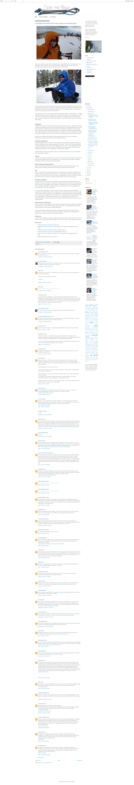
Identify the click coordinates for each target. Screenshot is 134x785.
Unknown (40, 325)
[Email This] (53, 242)
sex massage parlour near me (48, 563)
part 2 (56, 236)
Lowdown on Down (47, 226)
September (90, 150)
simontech (40, 703)
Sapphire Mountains (88, 346)
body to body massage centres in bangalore (56, 643)
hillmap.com (91, 26)
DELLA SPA (40, 651)
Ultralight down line (45, 133)
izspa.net (40, 580)
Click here (67, 523)
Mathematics (87, 332)
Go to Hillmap (53, 16)
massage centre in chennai (51, 652)
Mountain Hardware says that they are (43, 181)
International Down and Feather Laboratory (47, 229)
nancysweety (41, 621)
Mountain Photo (90, 61)
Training (88, 67)
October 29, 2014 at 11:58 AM (44, 312)
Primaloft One (93, 344)
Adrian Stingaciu (42, 481)
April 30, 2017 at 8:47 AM (43, 493)
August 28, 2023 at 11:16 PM (44, 595)
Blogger (73, 781)
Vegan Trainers (54, 531)
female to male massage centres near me (65, 613)
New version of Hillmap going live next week (93, 142)
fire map (90, 319)
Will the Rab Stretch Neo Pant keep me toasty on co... (92, 132)
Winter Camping (95, 358)
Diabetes (88, 72)
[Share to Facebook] (57, 242)
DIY (87, 66)
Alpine (86, 304)
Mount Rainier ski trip (94, 332)
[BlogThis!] (55, 242)
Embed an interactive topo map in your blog (94, 237)
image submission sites (43, 709)
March (89, 161)
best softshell (87, 309)
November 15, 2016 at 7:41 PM (45, 428)
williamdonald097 (42, 692)
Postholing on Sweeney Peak (91, 135)
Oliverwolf (40, 732)
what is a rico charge (42, 725)
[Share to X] (56, 242)
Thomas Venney (42, 518)
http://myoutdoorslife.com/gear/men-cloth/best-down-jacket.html (64, 426)
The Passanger (92, 353)
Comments (89, 183)
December (90, 109)
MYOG (91, 338)
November (90, 111)
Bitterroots (87, 312)
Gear (40, 244)
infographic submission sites (44, 711)
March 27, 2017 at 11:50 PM (44, 476)
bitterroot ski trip (94, 309)
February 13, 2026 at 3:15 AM (44, 699)
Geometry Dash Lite (59, 683)
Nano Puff (96, 338)
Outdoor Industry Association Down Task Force (48, 224)
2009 (88, 173)
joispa (39, 630)
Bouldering (92, 312)
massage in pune (70, 623)
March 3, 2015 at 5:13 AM (44, 329)
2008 (88, 175)
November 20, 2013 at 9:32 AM (45, 256)
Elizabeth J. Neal (42, 529)
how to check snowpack (93, 328)
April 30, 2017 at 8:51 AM (43, 505)
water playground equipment (44, 404)
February (90, 163)
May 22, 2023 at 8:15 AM (43, 557)
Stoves (88, 352)
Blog (36, 16)
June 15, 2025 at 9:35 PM (44, 688)
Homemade (87, 326)
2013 (88, 107)
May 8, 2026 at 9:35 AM (43, 741)
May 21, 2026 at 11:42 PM (44, 754)
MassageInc (41, 640)
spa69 (39, 562)
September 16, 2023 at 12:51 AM (45, 617)
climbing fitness (91, 315)
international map (92, 330)
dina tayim (40, 348)
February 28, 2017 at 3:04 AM (44, 436)
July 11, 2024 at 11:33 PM (44, 656)
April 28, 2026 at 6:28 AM (43, 727)
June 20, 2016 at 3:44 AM (44, 394)
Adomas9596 (41, 537)
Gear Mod (96, 322)
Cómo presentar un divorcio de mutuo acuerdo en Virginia (51, 543)
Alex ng (40, 358)
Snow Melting (93, 349)
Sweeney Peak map (94, 352)
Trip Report (89, 57)
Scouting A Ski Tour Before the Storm (92, 120)
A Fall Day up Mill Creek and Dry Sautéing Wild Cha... (93, 127)
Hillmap (88, 62)
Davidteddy (41, 745)
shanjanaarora (41, 571)
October (90, 113)
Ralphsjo (40, 660)
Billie (39, 682)
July (89, 154)
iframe (86, 330)
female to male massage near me (63, 582)
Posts (88, 181)
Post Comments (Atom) (46, 762)
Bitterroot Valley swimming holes (91, 311)
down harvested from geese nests (62, 157)
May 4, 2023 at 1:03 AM (43, 545)
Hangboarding (87, 325)
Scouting (93, 346)
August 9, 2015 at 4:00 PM (44, 344)
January (90, 165)
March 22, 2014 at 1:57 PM (44, 304)
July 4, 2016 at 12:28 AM (43, 406)
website (69, 144)
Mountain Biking (88, 333)
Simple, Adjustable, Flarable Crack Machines (94, 291)
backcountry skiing (91, 64)
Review (89, 345)
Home (59, 760)
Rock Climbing (94, 345)
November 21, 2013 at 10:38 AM (45, 266)
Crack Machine (95, 316)
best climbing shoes (94, 308)
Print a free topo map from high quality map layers (94, 262)
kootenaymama (41, 251)
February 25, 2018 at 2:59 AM (44, 525)
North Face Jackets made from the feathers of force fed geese (52, 233)
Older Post (79, 760)
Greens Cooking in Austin (44, 452)
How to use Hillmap (43, 16)
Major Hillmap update (92, 138)
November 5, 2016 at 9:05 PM (44, 414)
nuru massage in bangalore (63, 592)
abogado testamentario (43, 671)
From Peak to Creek (92, 139)
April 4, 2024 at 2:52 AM (43, 635)
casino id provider (42, 752)
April (89, 159)
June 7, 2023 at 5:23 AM (43, 567)
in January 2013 (68, 131)
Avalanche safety (90, 69)
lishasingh (40, 590)
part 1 (53, 236)
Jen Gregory (41, 261)
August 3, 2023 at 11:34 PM (44, 576)
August (89, 152)
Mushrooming (87, 338)
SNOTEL (88, 349)
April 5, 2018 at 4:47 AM (43, 533)
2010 (88, 171)
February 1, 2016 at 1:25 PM (44, 353)
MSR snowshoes (94, 337)
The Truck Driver (42, 308)
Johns (39, 549)
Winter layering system (89, 359)
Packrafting (95, 342)
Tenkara (86, 353)
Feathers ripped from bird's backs (45, 231)
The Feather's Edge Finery (44, 316)
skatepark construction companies (45, 392)
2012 (88, 167)
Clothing (96, 315)
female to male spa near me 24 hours (67, 573)
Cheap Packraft (94, 313)
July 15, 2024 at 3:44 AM (43, 677)
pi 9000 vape (41, 739)
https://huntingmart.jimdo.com (49, 475)
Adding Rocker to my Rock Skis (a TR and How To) (93, 116)
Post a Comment (40, 757)
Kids (97, 330)
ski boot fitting (92, 348)
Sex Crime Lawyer (71, 554)
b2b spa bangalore (62, 632)
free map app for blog (91, 320)
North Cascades (94, 341)
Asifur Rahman (41, 432)
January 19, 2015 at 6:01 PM (44, 321)
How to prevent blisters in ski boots (91, 329)
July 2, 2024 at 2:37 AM (43, 646)
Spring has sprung (94, 249)
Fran (39, 270)
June (89, 156)
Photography (87, 344)
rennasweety (41, 611)
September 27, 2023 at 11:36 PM (45, 626)
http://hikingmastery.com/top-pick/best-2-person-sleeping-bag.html (55, 446)
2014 (88, 105)
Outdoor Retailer (88, 342)
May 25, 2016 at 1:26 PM (43, 383)
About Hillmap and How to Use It (94, 222)
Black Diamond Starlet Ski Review (92, 145)
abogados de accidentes (50, 604)
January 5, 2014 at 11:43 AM (44, 282)
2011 (88, 169)
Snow (89, 147)
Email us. (87, 37)
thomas (40, 599)
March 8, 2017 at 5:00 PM (44, 464)
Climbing (88, 70)
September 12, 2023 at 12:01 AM (45, 607)
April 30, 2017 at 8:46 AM (43, 485)
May (89, 157)
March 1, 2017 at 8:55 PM (44, 448)
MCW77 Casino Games (75, 696)
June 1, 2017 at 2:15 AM (43, 514)
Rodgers (40, 509)
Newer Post (37, 760)
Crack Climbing (88, 316)
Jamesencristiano (42, 717)
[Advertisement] (61, 773)
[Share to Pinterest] (59, 242)
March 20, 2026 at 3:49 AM (44, 712)
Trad (97, 353)
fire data (86, 319)
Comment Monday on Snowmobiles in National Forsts (95, 276)
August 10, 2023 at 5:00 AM (44, 586)
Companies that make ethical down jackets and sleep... (93, 123)
